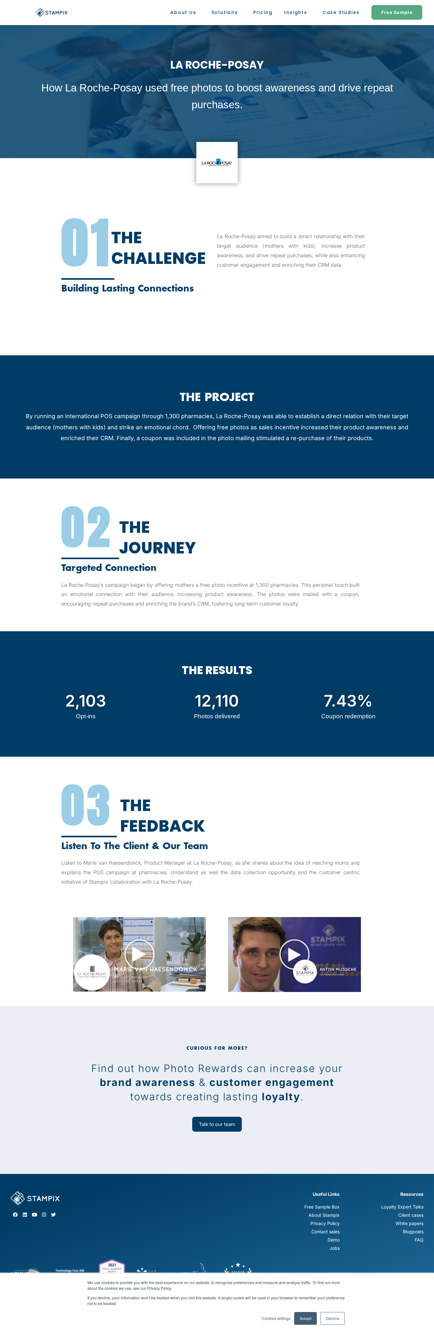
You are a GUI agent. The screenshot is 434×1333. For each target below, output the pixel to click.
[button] (139, 954)
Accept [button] (305, 1318)
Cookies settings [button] (276, 1318)
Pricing (263, 12)
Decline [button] (332, 1318)
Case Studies (341, 12)
